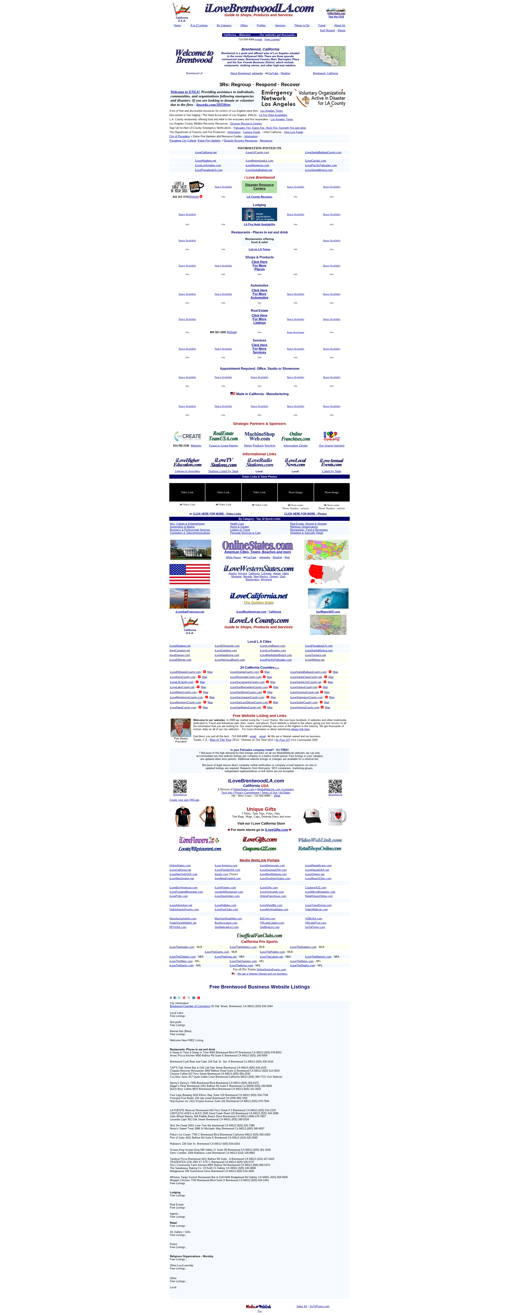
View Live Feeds (293, 132)
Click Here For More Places (259, 265)
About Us (339, 25)
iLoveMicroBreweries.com (320, 891)
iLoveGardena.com (226, 650)
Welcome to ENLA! (185, 92)
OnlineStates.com (244, 789)
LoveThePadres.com (273, 951)
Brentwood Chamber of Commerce (190, 1006)
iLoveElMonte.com (180, 659)
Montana (236, 576)
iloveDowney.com (179, 655)
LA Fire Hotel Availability (273, 115)
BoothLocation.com (226, 922)
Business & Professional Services (190, 529)
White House (233, 557)
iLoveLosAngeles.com (208, 165)
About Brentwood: (241, 73)
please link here (300, 729)
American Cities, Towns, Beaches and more (257, 552)
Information (234, 132)
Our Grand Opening (331, 445)
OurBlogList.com (270, 927)
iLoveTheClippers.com (182, 956)
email (253, 736)
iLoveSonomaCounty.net (304, 692)
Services (280, 25)
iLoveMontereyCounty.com (185, 702)
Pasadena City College (182, 140)
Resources (266, 140)
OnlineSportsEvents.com (184, 909)
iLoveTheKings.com (241, 965)
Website (194, 196)
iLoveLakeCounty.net (182, 687)
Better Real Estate (295, 332)
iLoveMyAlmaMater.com (274, 909)
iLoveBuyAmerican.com (183, 887)
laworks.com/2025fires (213, 105)
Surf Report (327, 30)
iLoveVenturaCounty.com (304, 707)
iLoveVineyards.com (272, 891)
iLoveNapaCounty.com (183, 707)
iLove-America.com (226, 865)
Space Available (223, 186)
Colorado (266, 573)
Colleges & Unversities (187, 471)
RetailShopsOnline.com (319, 896)
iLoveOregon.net (314, 874)
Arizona (242, 573)
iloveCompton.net (179, 650)
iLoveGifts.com (269, 887)
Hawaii (277, 573)
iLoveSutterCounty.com (303, 702)
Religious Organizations (304, 526)
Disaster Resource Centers (246, 123)
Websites (196, 445)
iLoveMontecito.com (257, 165)
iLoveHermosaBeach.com (230, 659)
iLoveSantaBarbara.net (259, 170)
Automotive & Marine (182, 526)
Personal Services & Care (245, 532)
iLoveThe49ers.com (181, 961)
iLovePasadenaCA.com (209, 170)
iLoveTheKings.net (226, 956)
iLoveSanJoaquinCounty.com (247, 697)
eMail (277, 795)
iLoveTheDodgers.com (303, 947)
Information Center (296, 445)
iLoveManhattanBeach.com (276, 655)
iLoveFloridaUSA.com (227, 869)
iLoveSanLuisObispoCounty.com (249, 702)
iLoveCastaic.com (315, 160)
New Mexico (261, 576)
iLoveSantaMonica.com (319, 170)
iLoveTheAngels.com (181, 947)
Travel (321, 25)
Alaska (232, 573)
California (254, 573)
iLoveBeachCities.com (318, 878)
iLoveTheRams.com (302, 961)
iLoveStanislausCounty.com (306, 697)
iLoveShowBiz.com (271, 905)
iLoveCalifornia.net (206, 152)
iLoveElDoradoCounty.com (185, 672)
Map (287, 557)
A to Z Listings (199, 25)
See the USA (336, 16)
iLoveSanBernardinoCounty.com (249, 687)
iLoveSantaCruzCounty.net (305, 682)
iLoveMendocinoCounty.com (186, 697)
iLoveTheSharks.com (302, 965)
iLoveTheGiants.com (217, 951)
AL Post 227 (283, 739)
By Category (224, 25)
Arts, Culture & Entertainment (187, 523)
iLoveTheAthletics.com (243, 947)
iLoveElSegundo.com (227, 645)
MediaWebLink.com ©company (275, 789)
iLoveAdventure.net (180, 905)
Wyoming (266, 579)
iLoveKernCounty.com (183, 677)
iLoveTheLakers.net (271, 956)
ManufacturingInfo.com (182, 918)
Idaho (285, 573)
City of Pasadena (179, 136)
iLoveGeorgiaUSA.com (273, 869)
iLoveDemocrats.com (272, 865)
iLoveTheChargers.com (243, 961)
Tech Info (226, 792)
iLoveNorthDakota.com (273, 874)
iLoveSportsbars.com (227, 896)
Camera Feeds (251, 132)
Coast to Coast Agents (223, 445)
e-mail (258, 39)
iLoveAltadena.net (205, 160)
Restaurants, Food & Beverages (309, 529)
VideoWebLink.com (316, 909)
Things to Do (301, 25)
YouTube (273, 73)
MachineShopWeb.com (228, 918)
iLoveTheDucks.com (181, 965)
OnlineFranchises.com (273, 896)
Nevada (247, 576)
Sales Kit (301, 1306)
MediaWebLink (180, 795)
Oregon (274, 576)
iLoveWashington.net (181, 878)
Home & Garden (239, 526)
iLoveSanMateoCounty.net (245, 707)
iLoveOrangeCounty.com (244, 672)
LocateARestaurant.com (229, 891)
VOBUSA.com (313, 918)
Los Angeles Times (271, 110)
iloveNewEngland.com (228, 878)
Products (258, 445)
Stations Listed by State (223, 471)
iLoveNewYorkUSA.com (183, 874)
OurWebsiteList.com (227, 927)
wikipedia (264, 557)
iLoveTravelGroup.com (318, 905)
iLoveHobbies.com (225, 905)
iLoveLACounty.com (257, 152)
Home (177, 25)
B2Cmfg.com (267, 918)
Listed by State (331, 471)
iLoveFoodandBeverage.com (186, 891)
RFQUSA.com (177, 927)
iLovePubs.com (178, 896)
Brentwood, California (325, 73)
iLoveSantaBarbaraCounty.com (323, 152)
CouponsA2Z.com (315, 887)
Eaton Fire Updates (209, 140)
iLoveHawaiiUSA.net (317, 869)
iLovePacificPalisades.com (321, 165)
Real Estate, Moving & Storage (308, 523)
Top (259, 1311)
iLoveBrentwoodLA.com (259, 160)
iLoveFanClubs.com (226, 909)
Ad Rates (284, 792)
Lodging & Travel (240, 529)
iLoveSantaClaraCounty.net (306, 677)
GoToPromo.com (315, 927)
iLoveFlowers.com (225, 887)
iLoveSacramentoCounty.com (247, 682)
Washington (252, 579)
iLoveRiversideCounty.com (245, 677)
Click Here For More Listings (259, 319)
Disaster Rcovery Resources (240, 140)
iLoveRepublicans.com (318, 865)
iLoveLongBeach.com (272, 645)
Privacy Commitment (247, 792)
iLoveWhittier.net (315, 659)
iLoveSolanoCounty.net (303, 687)
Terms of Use (269, 792)
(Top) (276, 668)
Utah (282, 576)
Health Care (237, 523)
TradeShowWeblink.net (182, 922)
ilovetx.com (221, 874)
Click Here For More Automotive (259, 294)
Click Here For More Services (259, 348)
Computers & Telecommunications (190, 532)
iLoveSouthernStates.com (275, 878)
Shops (341, 30)
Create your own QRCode (184, 799)
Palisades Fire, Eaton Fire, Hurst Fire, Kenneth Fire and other (270, 127)
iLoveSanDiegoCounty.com (246, 692)
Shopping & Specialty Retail (306, 532)
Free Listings (272, 39)
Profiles (261, 25)
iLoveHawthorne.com (227, 655)
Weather (285, 73)
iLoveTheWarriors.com (318, 956)
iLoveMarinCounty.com (183, 692)
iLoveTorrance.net (315, 655)
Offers (244, 25)
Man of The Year (220, 739)
